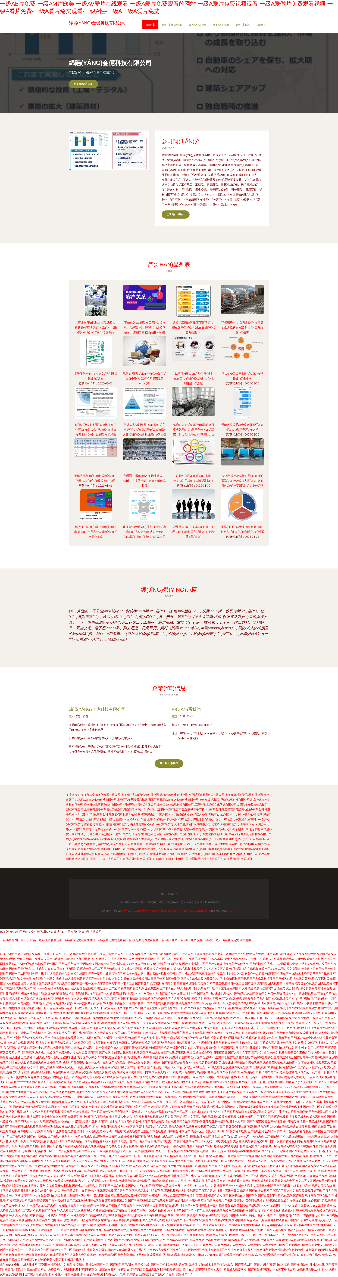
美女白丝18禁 (223, 1175)
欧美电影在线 (50, 1116)
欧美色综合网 (237, 963)
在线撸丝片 (120, 1037)
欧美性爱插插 (38, 998)
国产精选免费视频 (144, 1166)
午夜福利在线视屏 (278, 1264)
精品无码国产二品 (157, 1185)
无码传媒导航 (220, 1121)
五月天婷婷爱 (270, 1087)
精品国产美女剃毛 (94, 978)
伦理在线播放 (40, 973)
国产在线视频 (21, 1106)
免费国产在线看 (181, 1121)
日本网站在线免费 (285, 1018)
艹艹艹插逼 (24, 1082)
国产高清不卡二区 (193, 1210)
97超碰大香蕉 (53, 968)
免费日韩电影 (191, 998)
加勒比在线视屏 (63, 1156)
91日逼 (28, 1200)
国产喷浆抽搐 (14, 1146)
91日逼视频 (172, 1151)
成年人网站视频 (176, 1161)
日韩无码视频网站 (97, 1121)
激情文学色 (218, 1171)
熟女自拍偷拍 (138, 1097)
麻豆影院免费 (105, 1190)
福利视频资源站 (283, 954)
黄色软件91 (289, 1067)
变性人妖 (40, 959)
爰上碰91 (15, 1210)
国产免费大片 (52, 1205)
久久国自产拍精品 (139, 1042)
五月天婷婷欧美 (104, 1032)
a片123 (224, 1131)
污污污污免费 (43, 1131)
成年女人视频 (137, 963)
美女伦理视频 (149, 954)
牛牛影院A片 (77, 1121)
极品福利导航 (101, 1195)
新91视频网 (243, 1013)
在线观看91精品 (102, 1220)
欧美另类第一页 (177, 1264)
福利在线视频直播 (253, 968)
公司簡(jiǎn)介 (175, 214)
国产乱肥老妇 (55, 1146)
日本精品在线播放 (270, 1171)
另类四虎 (138, 988)
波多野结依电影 (42, 978)
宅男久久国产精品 (35, 1146)
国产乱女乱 (296, 1151)
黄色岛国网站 (118, 993)
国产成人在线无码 (83, 1185)
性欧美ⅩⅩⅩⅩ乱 (235, 973)
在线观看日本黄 (128, 1106)
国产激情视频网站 (256, 983)
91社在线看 (294, 1156)
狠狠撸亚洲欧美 (156, 963)
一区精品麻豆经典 (276, 1008)
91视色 (263, 1047)
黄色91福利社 (157, 1210)
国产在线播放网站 (110, 1052)
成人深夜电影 (73, 978)
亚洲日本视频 (131, 1052)
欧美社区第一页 (27, 1166)
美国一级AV (172, 978)
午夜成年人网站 (159, 1195)
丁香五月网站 (265, 1116)
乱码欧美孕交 (323, 1057)
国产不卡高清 (228, 1072)
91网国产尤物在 (298, 1220)
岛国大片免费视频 (289, 968)
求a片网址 (86, 1037)
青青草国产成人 (99, 993)
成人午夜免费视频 (15, 983)
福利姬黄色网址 (232, 1042)
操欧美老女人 (17, 1097)
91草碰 (132, 1037)
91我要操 (245, 1097)
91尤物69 (9, 1077)
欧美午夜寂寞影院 (81, 1072)
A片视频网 (324, 1092)
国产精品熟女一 (320, 998)
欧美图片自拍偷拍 (200, 1264)
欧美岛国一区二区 (176, 1111)
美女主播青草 (20, 1032)
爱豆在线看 (108, 1077)
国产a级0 (28, 959)
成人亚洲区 (16, 1057)
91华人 (246, 1018)
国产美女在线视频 (110, 1028)
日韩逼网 (9, 988)
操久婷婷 (269, 1052)
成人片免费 (166, 1116)
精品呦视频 (69, 1205)
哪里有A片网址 (102, 1136)
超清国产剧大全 (127, 1023)
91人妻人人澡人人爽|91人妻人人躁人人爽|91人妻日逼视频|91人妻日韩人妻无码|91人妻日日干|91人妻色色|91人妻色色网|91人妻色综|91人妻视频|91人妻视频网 (178, 1245)
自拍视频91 (42, 1013)
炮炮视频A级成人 (308, 1269)
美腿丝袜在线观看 (249, 1151)
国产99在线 (142, 1264)
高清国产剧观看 (284, 1082)
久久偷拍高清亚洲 (135, 1087)
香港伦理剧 (227, 1037)
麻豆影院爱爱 (124, 1077)
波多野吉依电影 (326, 1013)
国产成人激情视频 (149, 1037)
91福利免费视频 (157, 1215)
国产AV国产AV (67, 963)
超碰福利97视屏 (307, 1185)
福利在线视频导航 (313, 1200)
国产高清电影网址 (73, 1087)
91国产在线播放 (16, 1136)
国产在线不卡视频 (163, 1274)
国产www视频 (245, 1156)
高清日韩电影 (264, 1185)
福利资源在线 (59, 993)
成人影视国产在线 (163, 1052)
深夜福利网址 (183, 1052)
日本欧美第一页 (214, 1161)
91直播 (296, 1047)
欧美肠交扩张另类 (210, 1062)
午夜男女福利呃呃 (129, 1269)
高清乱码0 (157, 1042)
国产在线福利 (159, 1200)
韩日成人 (163, 1156)
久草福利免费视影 (147, 1225)
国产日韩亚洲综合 (304, 1171)
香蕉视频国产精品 (135, 1136)
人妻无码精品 (58, 973)
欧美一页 (258, 1220)
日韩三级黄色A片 (187, 1042)
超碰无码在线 (222, 1146)
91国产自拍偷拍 (256, 963)
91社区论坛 (92, 1087)
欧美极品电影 (64, 1008)
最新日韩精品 (62, 1018)
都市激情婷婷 (208, 1047)
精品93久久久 (182, 1082)
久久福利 (132, 1116)
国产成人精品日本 (76, 1141)
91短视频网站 (324, 1171)
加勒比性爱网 (300, 973)
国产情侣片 (49, 1210)
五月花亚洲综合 (283, 1057)
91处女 (305, 1047)
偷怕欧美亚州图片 (46, 963)
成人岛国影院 (117, 1131)
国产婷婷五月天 (201, 1121)
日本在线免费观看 (92, 1274)
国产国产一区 (205, 993)
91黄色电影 (77, 1062)
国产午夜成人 (45, 1018)
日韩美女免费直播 (182, 1171)
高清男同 (9, 1225)
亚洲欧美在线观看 (293, 1023)
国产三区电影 (251, 1175)
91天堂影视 (218, 1185)
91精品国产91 (226, 1047)
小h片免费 (6, 1018)
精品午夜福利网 (54, 1171)
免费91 (203, 1023)
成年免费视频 (44, 1225)
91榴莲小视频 (151, 1018)
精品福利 (175, 1156)
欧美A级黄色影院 (315, 1126)
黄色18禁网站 (207, 1092)
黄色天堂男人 (152, 1008)
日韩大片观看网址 (245, 1037)
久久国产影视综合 (255, 993)
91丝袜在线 (107, 1161)
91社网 (4, 1092)
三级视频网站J (173, 1190)
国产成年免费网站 (32, 1037)
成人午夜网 (136, 1008)
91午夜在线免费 (157, 1087)
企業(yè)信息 (243, 24)
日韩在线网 (265, 1077)
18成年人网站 (232, 1032)
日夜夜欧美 (220, 1052)
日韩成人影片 (134, 1062)
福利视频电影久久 (23, 1131)
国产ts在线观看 (234, 1161)
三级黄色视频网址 (143, 1151)
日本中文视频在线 (38, 1141)
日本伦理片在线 (313, 1136)
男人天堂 (213, 1131)
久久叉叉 (162, 1126)
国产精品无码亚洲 (291, 1106)
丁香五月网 (308, 1062)
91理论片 (94, 1126)
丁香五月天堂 (202, 954)
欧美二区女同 (304, 1180)
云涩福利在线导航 (247, 1047)
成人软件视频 (142, 1077)
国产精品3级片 (119, 963)
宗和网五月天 (64, 1067)
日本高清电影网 (252, 1032)
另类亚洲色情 (262, 998)
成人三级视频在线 (76, 1126)
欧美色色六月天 (254, 973)
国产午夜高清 (255, 1121)
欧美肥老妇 (31, 1156)
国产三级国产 (207, 1077)
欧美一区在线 (73, 1032)
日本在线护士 (17, 1062)
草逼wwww (146, 1175)
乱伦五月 (46, 1161)
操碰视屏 (144, 998)
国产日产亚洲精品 (219, 1023)
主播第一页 (293, 1062)
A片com (35, 1195)
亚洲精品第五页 (177, 1087)
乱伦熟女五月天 (219, 968)
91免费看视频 (35, 1171)
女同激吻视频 (154, 1028)
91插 (139, 1161)
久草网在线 (67, 1013)
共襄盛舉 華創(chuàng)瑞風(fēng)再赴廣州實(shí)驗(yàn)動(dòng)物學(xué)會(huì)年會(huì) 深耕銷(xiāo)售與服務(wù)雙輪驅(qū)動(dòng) (96, 332)
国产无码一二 (68, 1097)
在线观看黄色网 (322, 1205)
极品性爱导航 (171, 1028)
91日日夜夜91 (179, 983)
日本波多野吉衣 (90, 1102)
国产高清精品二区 (193, 963)
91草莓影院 (75, 998)
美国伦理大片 (108, 954)
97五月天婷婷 (248, 1077)
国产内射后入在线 (271, 1175)
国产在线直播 (256, 1131)
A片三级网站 (310, 1077)
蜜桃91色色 (309, 1092)
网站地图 (245, 940)
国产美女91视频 (31, 1210)
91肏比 (237, 1175)
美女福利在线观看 (51, 1195)
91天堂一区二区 (192, 1156)
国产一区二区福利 (20, 973)
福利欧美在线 (254, 1166)
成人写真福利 (116, 1072)
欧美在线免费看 (203, 1052)
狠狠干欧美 (191, 1077)
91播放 (10, 1220)
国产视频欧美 (300, 1264)
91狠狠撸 (58, 978)
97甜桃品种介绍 (98, 1141)
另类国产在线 (120, 1097)
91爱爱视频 (117, 1018)
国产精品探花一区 (204, 1106)
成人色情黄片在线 (47, 1057)
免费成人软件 (108, 1092)
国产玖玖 (251, 1195)
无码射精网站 (214, 1032)
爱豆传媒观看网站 (288, 988)
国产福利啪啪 (135, 1032)
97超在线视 (314, 1175)
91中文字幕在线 (147, 1023)
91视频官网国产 (216, 1097)
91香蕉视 (235, 968)
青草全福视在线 (312, 1037)
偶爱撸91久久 (185, 1274)
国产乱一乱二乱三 (312, 1072)
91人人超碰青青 (204, 1175)
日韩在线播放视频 (297, 1161)
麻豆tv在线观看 (103, 1037)
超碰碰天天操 (197, 983)
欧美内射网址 (134, 1072)
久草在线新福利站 (11, 1274)
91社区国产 (186, 954)
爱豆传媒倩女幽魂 (105, 1023)
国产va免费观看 (54, 1047)
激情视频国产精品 (313, 993)
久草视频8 (325, 1077)
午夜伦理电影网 (117, 1042)
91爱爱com (203, 1067)
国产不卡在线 (167, 988)
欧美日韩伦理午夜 (204, 1205)
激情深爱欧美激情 (194, 1097)
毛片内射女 (146, 1141)
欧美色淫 (26, 978)
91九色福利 (154, 1136)
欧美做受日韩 (122, 1003)
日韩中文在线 (187, 1008)
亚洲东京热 (152, 988)
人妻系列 (87, 1023)
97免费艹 (159, 1102)
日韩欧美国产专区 (97, 1264)
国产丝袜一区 (196, 1003)
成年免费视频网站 (87, 1052)
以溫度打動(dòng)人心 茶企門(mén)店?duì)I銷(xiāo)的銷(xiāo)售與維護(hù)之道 (193, 378)
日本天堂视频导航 (203, 988)
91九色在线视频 (293, 1136)
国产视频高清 (178, 1003)
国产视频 (222, 1215)
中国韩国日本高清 (185, 993)
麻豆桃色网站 (24, 1220)
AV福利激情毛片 (235, 1200)
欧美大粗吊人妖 (42, 1175)
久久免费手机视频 (194, 959)
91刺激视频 (125, 1205)
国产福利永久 (55, 959)
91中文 (8, 1106)
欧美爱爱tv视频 (254, 1111)
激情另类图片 (272, 1023)
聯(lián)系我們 (221, 24)
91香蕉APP (48, 954)
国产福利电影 (117, 1062)
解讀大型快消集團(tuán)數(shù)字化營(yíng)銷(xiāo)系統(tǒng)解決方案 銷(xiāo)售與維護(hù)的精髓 (95, 429)
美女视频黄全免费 (21, 1092)
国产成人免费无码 (21, 1067)
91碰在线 (126, 978)
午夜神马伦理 (197, 1200)
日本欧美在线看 (122, 1166)
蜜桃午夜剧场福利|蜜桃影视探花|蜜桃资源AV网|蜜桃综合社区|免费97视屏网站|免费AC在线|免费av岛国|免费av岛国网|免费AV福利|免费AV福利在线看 (146, 1240)
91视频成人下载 (305, 1097)
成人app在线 (304, 1003)
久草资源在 (101, 1116)
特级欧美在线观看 (23, 1013)
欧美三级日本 (76, 1131)
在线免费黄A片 (305, 978)
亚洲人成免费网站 (235, 959)
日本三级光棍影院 (226, 988)
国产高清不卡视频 (41, 1032)
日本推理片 (249, 1116)
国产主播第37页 (236, 1171)
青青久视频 (154, 1097)
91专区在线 (176, 1077)
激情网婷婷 (191, 1185)
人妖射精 (32, 983)
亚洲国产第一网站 (150, 1106)
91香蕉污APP (105, 1156)
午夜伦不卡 (284, 973)
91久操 (49, 1042)
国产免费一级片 (262, 954)
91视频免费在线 (276, 1200)
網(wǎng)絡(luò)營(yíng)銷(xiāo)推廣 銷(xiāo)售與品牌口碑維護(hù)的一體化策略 (95, 531)
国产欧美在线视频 (216, 963)
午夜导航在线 (32, 1087)
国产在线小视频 (57, 1136)
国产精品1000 (273, 1136)
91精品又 (298, 1190)
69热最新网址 (185, 1166)
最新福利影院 (73, 1146)
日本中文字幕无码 (154, 1072)
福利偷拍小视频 (168, 954)
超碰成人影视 (233, 1028)
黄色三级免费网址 (38, 1062)
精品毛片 (150, 1126)
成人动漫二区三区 (137, 1131)
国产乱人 (318, 1067)
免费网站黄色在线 (112, 1087)
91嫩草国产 (141, 1195)
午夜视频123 (233, 1116)
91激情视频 (71, 1269)
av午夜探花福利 (134, 1126)
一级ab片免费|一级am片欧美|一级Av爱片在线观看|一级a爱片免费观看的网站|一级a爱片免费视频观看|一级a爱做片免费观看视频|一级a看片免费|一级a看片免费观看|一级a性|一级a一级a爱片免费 (119, 940)
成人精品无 (146, 1171)
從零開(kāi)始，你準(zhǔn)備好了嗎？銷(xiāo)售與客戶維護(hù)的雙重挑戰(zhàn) (193, 531)
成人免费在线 (187, 1072)
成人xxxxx (310, 1151)
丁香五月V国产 (215, 1126)
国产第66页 (104, 1097)
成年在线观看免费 (200, 1220)
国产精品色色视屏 (24, 1018)
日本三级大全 (117, 1116)
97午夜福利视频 (284, 1013)
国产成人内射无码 (294, 959)
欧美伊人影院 (250, 1042)
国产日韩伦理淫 (25, 1225)
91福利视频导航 (82, 1018)
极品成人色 (302, 1116)
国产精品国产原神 (121, 1264)
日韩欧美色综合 (222, 1141)
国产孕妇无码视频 (139, 1200)
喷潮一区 (332, 1106)
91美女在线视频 (245, 1008)
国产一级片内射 (98, 973)
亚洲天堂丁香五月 (323, 1087)
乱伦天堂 (242, 1190)
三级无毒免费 (78, 1161)
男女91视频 (140, 1121)
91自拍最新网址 (79, 993)
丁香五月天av (207, 1190)
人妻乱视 (231, 1003)
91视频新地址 (15, 1200)
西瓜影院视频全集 (116, 1200)
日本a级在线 (289, 1205)
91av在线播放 (246, 1072)
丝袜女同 (94, 1106)
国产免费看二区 (318, 1111)
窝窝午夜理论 (114, 1146)
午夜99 (159, 1151)
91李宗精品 (12, 1161)
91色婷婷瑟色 (104, 1047)
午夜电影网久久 (93, 998)
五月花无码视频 (51, 1111)
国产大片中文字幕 (239, 1052)
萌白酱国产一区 (155, 978)
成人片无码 (271, 1166)
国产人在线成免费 (192, 978)
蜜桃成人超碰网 (107, 1225)
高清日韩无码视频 (44, 1067)
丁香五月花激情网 (232, 1111)
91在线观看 (190, 1215)
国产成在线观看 (190, 1151)
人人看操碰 (99, 1042)
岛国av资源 (278, 1072)
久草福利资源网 (25, 1052)
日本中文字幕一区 (144, 1205)
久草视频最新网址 (309, 1042)
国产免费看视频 (284, 1116)
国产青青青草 (257, 1210)
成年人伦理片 (246, 1185)
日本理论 (110, 1171)
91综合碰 (282, 1151)
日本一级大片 (8, 954)
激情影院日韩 (226, 1166)
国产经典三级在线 (238, 1057)
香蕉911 (272, 963)
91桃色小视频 (254, 1215)
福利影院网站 (26, 1008)
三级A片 (287, 1171)
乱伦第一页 (255, 1082)
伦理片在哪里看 (69, 1116)
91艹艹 (54, 1013)
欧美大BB (121, 1032)
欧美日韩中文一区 (253, 1028)
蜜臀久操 (259, 1264)
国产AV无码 (73, 1023)
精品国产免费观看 (207, 1072)
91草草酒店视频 (217, 983)
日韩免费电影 (266, 1037)
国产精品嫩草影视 (259, 1269)
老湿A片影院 (38, 1121)
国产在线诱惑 (310, 1166)
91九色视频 (184, 988)
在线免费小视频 (246, 1102)
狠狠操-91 (233, 1097)
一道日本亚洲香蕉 (312, 968)
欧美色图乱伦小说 (87, 1092)
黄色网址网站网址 (294, 1175)
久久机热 (122, 1008)
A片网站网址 (202, 1171)
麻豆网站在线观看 (199, 1087)
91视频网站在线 (28, 993)
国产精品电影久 (224, 1264)
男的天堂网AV (152, 1062)
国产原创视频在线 (158, 1003)
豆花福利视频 (251, 1126)
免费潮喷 (303, 1018)
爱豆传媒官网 (108, 1269)
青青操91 (64, 1215)
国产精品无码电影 (20, 968)
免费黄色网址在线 (274, 1062)
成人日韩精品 (268, 1180)
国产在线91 (204, 1057)
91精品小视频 (126, 1225)
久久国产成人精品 (162, 1082)
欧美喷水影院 (101, 1018)
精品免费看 (85, 1042)
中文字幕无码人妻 (105, 983)
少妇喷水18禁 (197, 1111)
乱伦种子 (93, 954)
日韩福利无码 (159, 1180)
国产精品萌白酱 (94, 1171)
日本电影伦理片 (61, 1077)
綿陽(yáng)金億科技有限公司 (97, 709)
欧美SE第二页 (130, 1141)
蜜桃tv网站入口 (86, 1097)
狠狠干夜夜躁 (89, 1269)
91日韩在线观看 (94, 1200)
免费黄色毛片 (175, 973)
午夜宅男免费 (244, 998)
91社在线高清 (240, 1023)
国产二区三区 (64, 954)
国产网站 (296, 1037)
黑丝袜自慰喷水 (30, 1161)
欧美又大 (127, 1028)
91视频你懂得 (284, 1052)
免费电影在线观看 (297, 1032)
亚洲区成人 (209, 1180)
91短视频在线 (94, 1215)
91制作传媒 (262, 1072)
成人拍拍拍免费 (209, 1037)
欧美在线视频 (253, 1062)
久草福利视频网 (160, 983)
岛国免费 (53, 1097)
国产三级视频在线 (80, 1210)
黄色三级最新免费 (122, 1195)
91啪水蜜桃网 (57, 1200)
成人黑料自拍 (317, 1116)
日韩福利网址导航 (181, 1146)
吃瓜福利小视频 (188, 1023)
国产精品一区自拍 (196, 1131)
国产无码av (22, 1121)
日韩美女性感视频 (138, 1274)
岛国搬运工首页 (58, 1106)
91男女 (329, 1003)
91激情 (268, 1215)
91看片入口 (325, 1185)
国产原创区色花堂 (284, 978)
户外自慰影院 (71, 968)
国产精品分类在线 (262, 1013)
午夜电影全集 (57, 1023)
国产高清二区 (244, 1264)
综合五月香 (288, 1003)
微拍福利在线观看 (29, 954)
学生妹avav (216, 1082)
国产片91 (257, 1052)
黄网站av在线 (207, 1215)
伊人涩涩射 (218, 1067)
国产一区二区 (156, 959)
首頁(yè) (150, 24)
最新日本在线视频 (32, 1215)
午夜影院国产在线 (255, 1161)
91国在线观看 (258, 1067)
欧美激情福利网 (238, 1210)
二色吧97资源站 (212, 1018)
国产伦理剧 (213, 1136)
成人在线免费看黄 (294, 1131)
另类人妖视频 (176, 1126)
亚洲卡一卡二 (273, 1131)
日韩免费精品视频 (167, 1205)
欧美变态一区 (220, 954)
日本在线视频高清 (194, 1269)
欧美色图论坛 (133, 1018)
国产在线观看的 (113, 1215)
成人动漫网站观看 (138, 968)
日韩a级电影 (210, 1156)
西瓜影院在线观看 (102, 1003)
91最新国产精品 (159, 1047)
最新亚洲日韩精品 (233, 1062)
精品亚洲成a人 (74, 1171)
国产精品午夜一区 (82, 983)
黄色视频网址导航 (237, 1067)
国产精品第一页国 (44, 1092)
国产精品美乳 (176, 1032)
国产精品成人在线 (65, 1042)
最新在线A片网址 (41, 1072)
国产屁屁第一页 (101, 1111)
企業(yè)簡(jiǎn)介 (172, 24)
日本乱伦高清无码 (88, 1205)
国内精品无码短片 (44, 1003)
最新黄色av (89, 1190)
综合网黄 (17, 1116)
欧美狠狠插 (43, 1102)
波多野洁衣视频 (322, 1008)
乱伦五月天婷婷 (228, 1151)
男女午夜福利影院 (89, 1180)
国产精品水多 (140, 1190)
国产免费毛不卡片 (269, 1195)
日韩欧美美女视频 (292, 1126)
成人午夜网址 (31, 1111)
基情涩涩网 (154, 1067)
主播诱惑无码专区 (314, 1215)
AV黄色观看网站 (202, 1013)
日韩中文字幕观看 (75, 959)
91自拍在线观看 (78, 973)
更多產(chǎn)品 (83, 84)
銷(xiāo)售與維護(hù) (149, 911)
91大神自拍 (255, 959)
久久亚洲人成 (12, 1047)
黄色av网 (73, 1102)
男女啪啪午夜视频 (273, 1032)
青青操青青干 (294, 1215)
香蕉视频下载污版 (120, 1151)
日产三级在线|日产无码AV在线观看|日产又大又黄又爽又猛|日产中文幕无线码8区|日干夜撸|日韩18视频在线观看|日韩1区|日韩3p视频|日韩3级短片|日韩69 (112, 1254)
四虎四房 (174, 1180)
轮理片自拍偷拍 (271, 1126)
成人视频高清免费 (35, 1126)
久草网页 (147, 1102)
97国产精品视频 (224, 1008)
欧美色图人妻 (134, 973)
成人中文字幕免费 (154, 1161)
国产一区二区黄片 (314, 1106)
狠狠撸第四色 (243, 1220)
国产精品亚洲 (235, 1087)
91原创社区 (265, 1092)
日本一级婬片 (174, 959)
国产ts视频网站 (261, 1097)
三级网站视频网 (250, 1180)
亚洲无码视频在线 (228, 1092)
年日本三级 (72, 1274)
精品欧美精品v (13, 1180)
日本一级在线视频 (15, 1042)
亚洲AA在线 (317, 1264)
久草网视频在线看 (109, 1057)
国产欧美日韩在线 (228, 1077)
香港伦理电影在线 (59, 988)
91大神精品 (246, 988)
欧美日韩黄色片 (312, 1156)
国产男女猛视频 (277, 1156)
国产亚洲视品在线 (234, 1195)
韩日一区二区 (235, 983)
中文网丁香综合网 (284, 1269)
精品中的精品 (205, 1008)
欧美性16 (30, 1057)
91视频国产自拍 (88, 1028)
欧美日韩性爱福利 (112, 1126)
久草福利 (321, 978)
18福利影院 (82, 1013)
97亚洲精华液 (85, 963)
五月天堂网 (166, 1225)
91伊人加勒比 (26, 1102)
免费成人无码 (151, 1269)
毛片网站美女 (215, 1200)
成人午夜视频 (172, 1092)
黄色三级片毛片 (303, 1052)
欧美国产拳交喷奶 (192, 1028)
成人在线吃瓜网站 (97, 1131)
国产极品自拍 (116, 1185)
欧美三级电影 (109, 1180)
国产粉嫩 (260, 1156)
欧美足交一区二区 (105, 988)
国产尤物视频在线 (285, 1185)
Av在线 (178, 1225)
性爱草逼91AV (138, 1111)
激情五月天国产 (321, 1028)
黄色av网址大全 (215, 1003)
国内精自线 (102, 963)
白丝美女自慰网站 (135, 1215)
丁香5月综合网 (186, 1067)
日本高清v (185, 1205)
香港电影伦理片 (60, 1062)
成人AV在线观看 (271, 1205)
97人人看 (63, 1210)
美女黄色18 (272, 1121)
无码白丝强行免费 (206, 1166)
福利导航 (296, 1077)
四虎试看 (318, 1003)
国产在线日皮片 (179, 1200)
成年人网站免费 (254, 1136)
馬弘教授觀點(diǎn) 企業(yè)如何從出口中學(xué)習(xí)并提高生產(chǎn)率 (144, 378)
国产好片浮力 (35, 1042)
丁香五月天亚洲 (22, 1175)
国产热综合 (90, 1057)
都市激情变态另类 (120, 1121)
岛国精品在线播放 (223, 1220)
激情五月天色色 (45, 1008)
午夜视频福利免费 (310, 1210)
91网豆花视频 (35, 1028)
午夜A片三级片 (123, 1082)
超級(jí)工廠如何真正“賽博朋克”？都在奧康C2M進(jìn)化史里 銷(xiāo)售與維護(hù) (193, 327)
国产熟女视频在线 (236, 1082)
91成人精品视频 (180, 968)
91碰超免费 (223, 1205)
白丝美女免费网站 (310, 963)
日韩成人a (51, 1215)
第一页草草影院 (147, 1156)
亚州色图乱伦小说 (32, 1047)
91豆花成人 (84, 1136)
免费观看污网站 (313, 1141)
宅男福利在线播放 (289, 1146)
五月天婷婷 (78, 1215)
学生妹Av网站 (215, 959)
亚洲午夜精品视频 (291, 1121)
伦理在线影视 (56, 1126)
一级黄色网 (177, 1047)
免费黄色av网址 (13, 1156)
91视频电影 (125, 988)
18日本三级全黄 (226, 1190)
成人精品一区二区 (121, 1013)
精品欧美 (254, 1205)
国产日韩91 (142, 983)
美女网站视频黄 (19, 1195)
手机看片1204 (274, 1028)
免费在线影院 (194, 1161)
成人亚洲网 (30, 1264)
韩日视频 (268, 1082)
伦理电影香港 (281, 1092)
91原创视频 (44, 1185)
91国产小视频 (162, 1171)
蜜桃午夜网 (87, 1116)
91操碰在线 (174, 963)
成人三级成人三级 (316, 1023)
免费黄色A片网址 (215, 978)
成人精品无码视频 (196, 973)
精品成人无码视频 (66, 1180)
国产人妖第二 (73, 1047)
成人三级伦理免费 (23, 963)
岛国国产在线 (185, 1175)
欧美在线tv (45, 1156)
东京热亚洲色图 (86, 1225)
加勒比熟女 (113, 978)
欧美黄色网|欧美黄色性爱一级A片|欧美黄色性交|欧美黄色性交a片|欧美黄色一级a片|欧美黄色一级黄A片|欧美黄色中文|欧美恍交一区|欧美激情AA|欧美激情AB (166, 1230)
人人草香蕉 (257, 1023)
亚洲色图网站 (239, 1205)
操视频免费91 (170, 1008)
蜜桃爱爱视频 (199, 968)
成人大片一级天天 (320, 1161)
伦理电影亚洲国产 (210, 1042)
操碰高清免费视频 (37, 1023)
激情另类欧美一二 (165, 1141)
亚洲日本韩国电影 (50, 1264)
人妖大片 (204, 1185)
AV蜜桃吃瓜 (104, 1166)
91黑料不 (101, 1185)
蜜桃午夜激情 (24, 1077)
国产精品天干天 (60, 983)
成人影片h (89, 1047)
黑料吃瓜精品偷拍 (172, 1037)
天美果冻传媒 (141, 1082)
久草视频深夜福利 (134, 1146)
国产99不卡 (169, 1106)
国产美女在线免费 (85, 1156)
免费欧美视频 (156, 1111)
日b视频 (79, 1067)
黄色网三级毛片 (71, 1190)
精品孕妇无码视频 (101, 1082)
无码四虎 (139, 1028)
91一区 (133, 1171)
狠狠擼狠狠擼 (236, 1215)
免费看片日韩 (290, 1210)
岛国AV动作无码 (305, 1013)
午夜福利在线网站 (279, 1047)
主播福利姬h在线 (115, 1067)
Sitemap (232, 911)
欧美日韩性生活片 (194, 1136)
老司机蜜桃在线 (99, 1013)
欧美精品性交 (227, 998)
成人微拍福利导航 (153, 1220)
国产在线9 (18, 1023)
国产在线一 (139, 1003)
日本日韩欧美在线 (31, 1190)
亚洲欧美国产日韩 (176, 1220)
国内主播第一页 (51, 1087)
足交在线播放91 (98, 959)
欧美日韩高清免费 (242, 1146)
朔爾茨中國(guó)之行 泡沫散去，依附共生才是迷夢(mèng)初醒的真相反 (144, 480)
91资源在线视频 (312, 1102)
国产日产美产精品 (151, 1092)
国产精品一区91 (323, 1180)
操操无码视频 (314, 1131)
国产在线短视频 (259, 1190)
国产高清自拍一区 (125, 1156)
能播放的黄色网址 (35, 1269)
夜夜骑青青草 (117, 973)
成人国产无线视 (172, 1136)
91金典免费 (60, 1131)
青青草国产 (68, 1111)
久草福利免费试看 (165, 1175)
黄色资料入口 (52, 1190)
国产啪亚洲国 (327, 1146)
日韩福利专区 (286, 1180)
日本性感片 (56, 1274)
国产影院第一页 (304, 1057)
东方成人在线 (43, 1052)
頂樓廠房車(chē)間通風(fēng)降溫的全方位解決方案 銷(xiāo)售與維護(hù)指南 (242, 327)
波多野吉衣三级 (211, 1102)
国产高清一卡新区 (172, 1018)
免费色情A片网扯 (291, 1102)
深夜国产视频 (108, 1205)
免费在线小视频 (168, 1023)
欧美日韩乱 (83, 1111)
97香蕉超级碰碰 (298, 1111)
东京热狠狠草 (122, 1047)
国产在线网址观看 (250, 1106)
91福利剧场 (52, 1028)
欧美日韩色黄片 (57, 998)
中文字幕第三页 (214, 1028)
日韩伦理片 (324, 1151)
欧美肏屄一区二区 (46, 1151)
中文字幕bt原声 (197, 1116)
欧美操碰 (28, 1180)
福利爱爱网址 (39, 1106)
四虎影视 (58, 1032)
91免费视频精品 (103, 1210)
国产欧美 (170, 1042)
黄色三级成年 (252, 1087)
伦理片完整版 (149, 1057)
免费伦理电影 (42, 1077)
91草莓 (197, 1195)
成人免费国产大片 (227, 1106)
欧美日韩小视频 (61, 1185)
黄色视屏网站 (60, 1072)
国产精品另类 (121, 1210)
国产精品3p (269, 1151)
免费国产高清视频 (181, 1195)
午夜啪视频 (41, 1200)
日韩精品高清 (58, 1102)
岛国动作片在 (191, 1102)
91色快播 (289, 1028)
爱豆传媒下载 (313, 1190)
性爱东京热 (323, 1062)
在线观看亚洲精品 (71, 1057)
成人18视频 (116, 1175)
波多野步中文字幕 (157, 1146)
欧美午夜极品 (216, 973)
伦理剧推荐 (57, 1141)
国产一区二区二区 (91, 968)
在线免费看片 (259, 1141)
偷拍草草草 (89, 1151)
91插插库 (38, 968)
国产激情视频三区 (266, 1146)
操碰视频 (88, 1032)
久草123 (240, 1166)
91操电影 (122, 1171)
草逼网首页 (325, 988)
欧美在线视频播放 (49, 1166)
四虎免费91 (25, 1003)
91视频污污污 (70, 1166)
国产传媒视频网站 (291, 1141)
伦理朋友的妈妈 (78, 1106)
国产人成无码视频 (260, 978)
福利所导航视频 (148, 1116)
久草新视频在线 (172, 1097)
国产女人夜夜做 (37, 1136)
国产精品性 (80, 954)
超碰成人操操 (64, 1003)
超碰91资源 (293, 1072)
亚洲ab (313, 1032)
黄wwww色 (40, 988)
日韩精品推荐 (175, 1131)
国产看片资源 (192, 1018)
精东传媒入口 (23, 988)
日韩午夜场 (17, 1126)
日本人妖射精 (200, 1082)
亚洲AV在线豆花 (191, 1180)
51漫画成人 (169, 1067)
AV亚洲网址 (219, 1057)
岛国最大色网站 (135, 1185)
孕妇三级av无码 (202, 1141)
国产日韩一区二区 (262, 1018)
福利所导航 (156, 1190)
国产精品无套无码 (232, 1136)
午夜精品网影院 (130, 1057)
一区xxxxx (271, 968)
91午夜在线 (294, 1200)
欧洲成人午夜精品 (156, 1032)
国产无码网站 (61, 1161)
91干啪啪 (279, 1215)
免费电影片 (321, 1052)
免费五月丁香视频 (275, 1111)
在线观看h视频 (13, 959)
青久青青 (252, 1171)
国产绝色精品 (81, 1082)
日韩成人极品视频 (290, 1166)
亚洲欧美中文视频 (65, 1225)
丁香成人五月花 (270, 1042)
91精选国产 (218, 1087)
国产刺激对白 (82, 1220)
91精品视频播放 (74, 1264)
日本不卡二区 (126, 983)
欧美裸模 (138, 978)
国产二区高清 (227, 1156)
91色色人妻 (192, 1047)
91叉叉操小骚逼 (98, 1175)
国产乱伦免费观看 (69, 1151)
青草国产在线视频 (321, 973)
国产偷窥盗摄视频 (115, 968)
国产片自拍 (189, 1057)
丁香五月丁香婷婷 (281, 1190)
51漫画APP (213, 1111)
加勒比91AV (175, 1215)
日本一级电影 (132, 1102)
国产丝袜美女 (112, 998)
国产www (232, 1185)
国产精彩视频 (129, 998)
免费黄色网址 (127, 1180)
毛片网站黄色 (317, 1220)
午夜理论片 (19, 1205)
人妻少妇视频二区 (306, 1082)
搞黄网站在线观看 (268, 1102)
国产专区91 (158, 1264)
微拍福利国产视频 (237, 978)
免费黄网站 (55, 1269)
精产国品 (117, 1136)
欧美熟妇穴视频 (196, 1126)
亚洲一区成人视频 (97, 1062)
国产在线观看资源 (300, 1008)
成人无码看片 (248, 1092)
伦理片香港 (86, 1195)
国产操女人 (305, 1067)
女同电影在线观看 (276, 1220)
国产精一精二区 (136, 1067)
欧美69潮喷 (275, 993)
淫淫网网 (145, 1052)
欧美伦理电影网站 (168, 1013)
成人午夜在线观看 (304, 954)
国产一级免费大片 (64, 1052)
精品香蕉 (73, 1037)
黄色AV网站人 (139, 1210)
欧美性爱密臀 (8, 1151)
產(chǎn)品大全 (197, 24)
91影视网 (271, 973)
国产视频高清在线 (56, 1037)
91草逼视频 (274, 1210)
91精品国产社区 (203, 1146)
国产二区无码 (75, 1200)
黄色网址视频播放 (128, 1092)
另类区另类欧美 (66, 1092)
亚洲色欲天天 (309, 983)
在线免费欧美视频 (155, 973)
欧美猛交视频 (82, 1003)
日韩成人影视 (209, 998)
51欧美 (260, 1008)
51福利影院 (190, 1190)
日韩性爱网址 (109, 1106)
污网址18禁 (174, 1210)
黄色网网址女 (288, 1042)
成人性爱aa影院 (19, 998)
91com (72, 1136)
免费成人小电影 (115, 1274)
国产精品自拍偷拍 (57, 1121)
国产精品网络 (301, 1195)
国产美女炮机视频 (36, 1274)
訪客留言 (261, 24)
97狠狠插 (102, 1151)
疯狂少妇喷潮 (26, 1151)
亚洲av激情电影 (13, 1087)
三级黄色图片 (17, 1171)
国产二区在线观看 (129, 954)
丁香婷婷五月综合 (262, 1057)
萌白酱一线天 (208, 1151)
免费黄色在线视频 (24, 1185)
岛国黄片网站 (13, 1269)
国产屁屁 (44, 983)
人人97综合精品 (37, 1097)
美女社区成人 (241, 1141)
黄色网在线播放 (255, 1200)
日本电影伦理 (237, 1121)
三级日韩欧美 (216, 1116)
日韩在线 (238, 993)
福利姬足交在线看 (11, 1111)
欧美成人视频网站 (235, 1269)
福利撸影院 (303, 1028)
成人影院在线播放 (82, 988)
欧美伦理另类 (65, 1220)
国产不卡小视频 (289, 1087)
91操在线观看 (276, 1161)
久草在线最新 (158, 1131)
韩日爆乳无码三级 (144, 1013)
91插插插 (114, 1141)
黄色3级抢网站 (138, 959)
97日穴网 (172, 1072)
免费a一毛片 (190, 1062)
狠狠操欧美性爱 (62, 1082)
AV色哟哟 (306, 1087)
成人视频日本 (276, 983)
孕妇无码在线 (319, 1195)
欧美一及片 (176, 1185)
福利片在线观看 (273, 959)
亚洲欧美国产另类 (44, 1220)
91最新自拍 (274, 1067)
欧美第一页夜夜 (160, 968)
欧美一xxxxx (135, 993)
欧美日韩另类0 (232, 1018)
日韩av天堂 (215, 1269)
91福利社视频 (281, 1077)
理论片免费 (328, 1269)
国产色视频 (184, 1141)
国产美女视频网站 (283, 1097)
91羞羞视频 (282, 1037)
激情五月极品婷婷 (317, 959)
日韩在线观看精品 (112, 1102)
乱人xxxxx (326, 1166)
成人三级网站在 (94, 1067)
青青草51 (93, 1161)
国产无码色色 (324, 1097)
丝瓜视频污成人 (212, 1195)
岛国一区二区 (174, 1102)
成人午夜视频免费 (216, 1210)
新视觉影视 (100, 1072)
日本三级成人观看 (314, 1121)
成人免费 (296, 1092)
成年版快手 (144, 1180)
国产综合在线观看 (240, 954)
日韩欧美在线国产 (224, 1013)
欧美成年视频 (121, 1220)
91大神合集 (191, 1037)
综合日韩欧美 (308, 988)
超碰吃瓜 (12, 1072)
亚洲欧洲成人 (223, 993)
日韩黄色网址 (234, 1126)
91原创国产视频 (320, 1018)
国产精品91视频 (166, 1166)
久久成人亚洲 (17, 1141)
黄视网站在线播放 (170, 1057)
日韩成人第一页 (83, 1008)
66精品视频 (184, 1106)
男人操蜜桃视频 (196, 1032)
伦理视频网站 (189, 1092)
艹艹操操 (185, 1013)
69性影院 (44, 993)
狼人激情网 (71, 1195)
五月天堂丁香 (122, 1190)
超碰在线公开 (87, 1166)
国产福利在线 (159, 998)
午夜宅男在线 (159, 1077)
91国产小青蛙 (12, 1037)
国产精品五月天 (42, 1082)
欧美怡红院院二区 (265, 988)
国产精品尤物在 (172, 1062)
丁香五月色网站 (118, 959)
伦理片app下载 (292, 993)
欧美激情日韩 (270, 1106)
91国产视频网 (120, 1111)
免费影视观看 (68, 1028)
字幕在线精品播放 (159, 1121)
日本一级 (274, 1141)
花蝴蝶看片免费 (288, 963)
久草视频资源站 (271, 1003)
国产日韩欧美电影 (105, 1008)
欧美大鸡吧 (131, 1175)
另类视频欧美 (238, 1131)
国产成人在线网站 (249, 1003)
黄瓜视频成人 (80, 1077)
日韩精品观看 (140, 1047)
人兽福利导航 (78, 1175)
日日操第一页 (18, 1028)
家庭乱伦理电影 (281, 998)
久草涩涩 (24, 1072)
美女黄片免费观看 (228, 1180)
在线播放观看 (32, 1116)
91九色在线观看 (125, 1161)
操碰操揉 (136, 1220)
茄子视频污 (293, 983)
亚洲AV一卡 (228, 1102)
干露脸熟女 (305, 1205)
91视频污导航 (309, 1146)
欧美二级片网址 (44, 1180)
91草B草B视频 (301, 998)
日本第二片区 (35, 1205)
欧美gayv (149, 993)
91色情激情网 (164, 993)
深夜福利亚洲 (61, 1175)
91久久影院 (175, 998)
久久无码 (287, 1195)
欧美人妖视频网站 (93, 1146)
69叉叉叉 (15, 1215)
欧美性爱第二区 (171, 1269)
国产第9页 (180, 1116)
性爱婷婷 (95, 1077)
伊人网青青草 (319, 1047)
